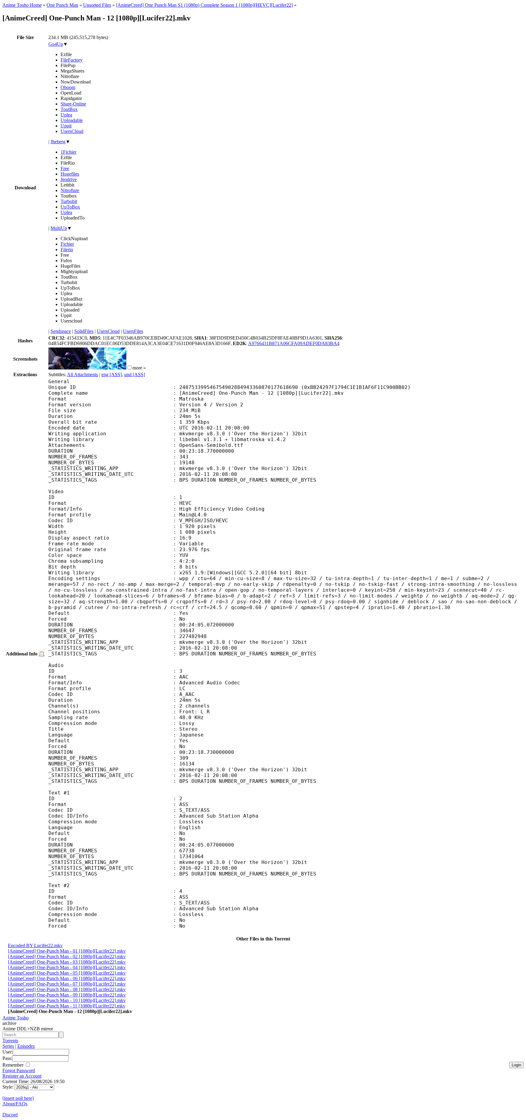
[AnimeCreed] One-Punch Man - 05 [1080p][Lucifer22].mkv (67, 973)
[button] (130, 367)
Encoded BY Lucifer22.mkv (35, 945)
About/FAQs (14, 1103)
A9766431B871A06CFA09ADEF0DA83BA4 (293, 343)
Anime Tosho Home (22, 5)
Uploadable (72, 120)
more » (139, 367)
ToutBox (69, 109)
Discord (10, 1114)
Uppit (66, 125)
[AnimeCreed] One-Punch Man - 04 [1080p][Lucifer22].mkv (67, 967)
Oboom (68, 87)
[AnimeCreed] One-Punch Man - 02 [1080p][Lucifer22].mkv (67, 956)
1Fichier (68, 152)
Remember (13, 1065)
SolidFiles (83, 331)
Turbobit (69, 201)
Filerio (67, 249)
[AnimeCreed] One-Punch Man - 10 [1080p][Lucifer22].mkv (67, 1000)
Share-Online (73, 103)
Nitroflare (70, 190)
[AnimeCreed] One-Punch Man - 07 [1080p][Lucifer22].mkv (67, 983)
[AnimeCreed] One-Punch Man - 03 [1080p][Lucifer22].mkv (67, 962)
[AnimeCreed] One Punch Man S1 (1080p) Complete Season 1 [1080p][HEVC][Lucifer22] (204, 5)
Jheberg (58, 141)
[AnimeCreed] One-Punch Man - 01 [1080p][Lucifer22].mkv (67, 951)
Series (8, 1046)
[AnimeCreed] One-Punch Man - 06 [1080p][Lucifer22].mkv (67, 978)
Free (65, 168)
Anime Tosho (15, 1017)
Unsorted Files (97, 5)
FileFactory (71, 59)
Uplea (66, 114)
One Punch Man (62, 5)
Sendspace (61, 331)
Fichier (67, 244)
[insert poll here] (18, 1098)
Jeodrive (69, 179)
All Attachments (82, 374)
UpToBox (70, 206)
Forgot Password (18, 1070)
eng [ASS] (111, 374)
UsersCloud (72, 131)
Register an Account (21, 1076)
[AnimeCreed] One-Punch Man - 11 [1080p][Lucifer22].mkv (66, 1005)
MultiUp (59, 228)
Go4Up (55, 44)
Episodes (26, 1046)
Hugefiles (70, 174)
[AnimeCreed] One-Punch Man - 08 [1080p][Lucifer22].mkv (67, 989)
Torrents (10, 1040)
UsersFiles (133, 331)
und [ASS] (134, 374)
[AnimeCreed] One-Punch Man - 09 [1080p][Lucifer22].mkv (67, 994)
